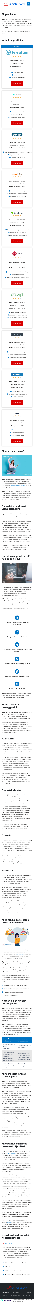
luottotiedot (20, 954)
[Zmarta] (17, 135)
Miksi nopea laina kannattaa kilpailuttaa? (17, 1275)
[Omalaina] (17, 174)
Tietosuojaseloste (17, 1292)
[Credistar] (17, 94)
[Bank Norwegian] (17, 334)
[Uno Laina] (17, 253)
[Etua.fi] (17, 295)
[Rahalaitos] (17, 213)
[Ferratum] (17, 52)
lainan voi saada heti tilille (18, 485)
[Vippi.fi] (17, 374)
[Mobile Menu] (28, 3)
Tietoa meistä (5, 1292)
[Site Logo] (14, 4)
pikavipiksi (22, 795)
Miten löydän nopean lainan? (13, 1244)
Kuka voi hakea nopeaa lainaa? (14, 1267)
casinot (9, 1222)
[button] (17, 1244)
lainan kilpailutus (11, 1153)
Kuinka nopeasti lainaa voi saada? (15, 1271)
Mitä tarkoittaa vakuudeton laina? (15, 1263)
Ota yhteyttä (29, 1292)
